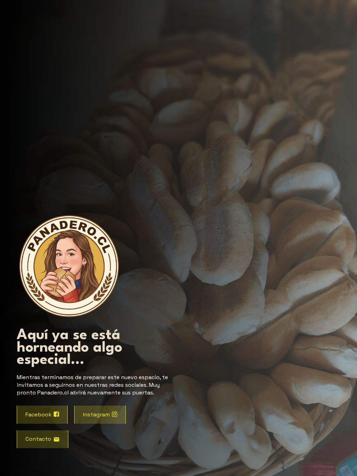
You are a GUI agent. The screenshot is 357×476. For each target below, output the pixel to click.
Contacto (38, 439)
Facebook (38, 414)
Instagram (96, 414)
